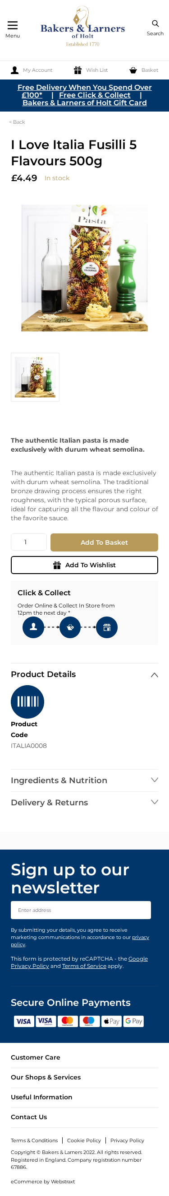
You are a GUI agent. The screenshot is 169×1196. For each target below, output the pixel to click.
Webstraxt (63, 1181)
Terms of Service (84, 965)
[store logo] (83, 27)
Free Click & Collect (95, 95)
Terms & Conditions (34, 1140)
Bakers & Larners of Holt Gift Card (85, 102)
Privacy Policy (127, 1140)
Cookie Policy (84, 1140)
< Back (17, 122)
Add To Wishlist (90, 565)
